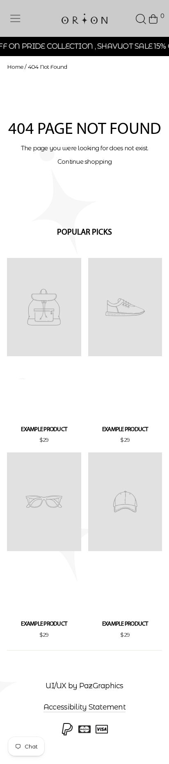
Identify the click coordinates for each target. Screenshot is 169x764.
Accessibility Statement (84, 707)
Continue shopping (84, 161)
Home (15, 66)
